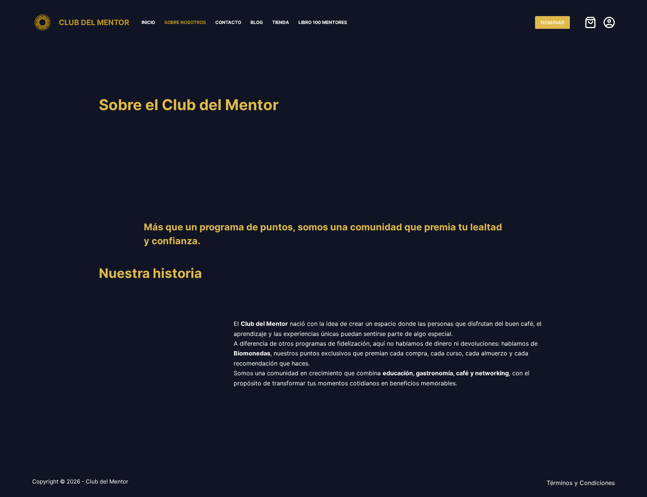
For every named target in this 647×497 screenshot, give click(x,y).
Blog (256, 22)
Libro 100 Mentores (322, 22)
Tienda (280, 22)
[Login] (609, 22)
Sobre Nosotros (185, 22)
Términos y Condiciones (581, 483)
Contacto (228, 22)
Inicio (148, 22)
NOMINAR (552, 22)
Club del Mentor (94, 22)
